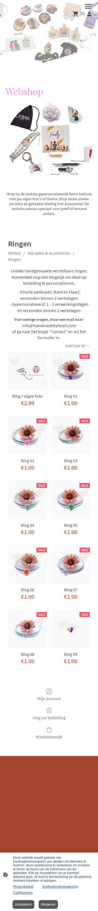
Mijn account (49, 698)
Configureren (23, 893)
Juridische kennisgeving (60, 887)
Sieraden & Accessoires (49, 253)
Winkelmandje (49, 737)
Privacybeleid (23, 887)
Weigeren (48, 904)
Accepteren (23, 904)
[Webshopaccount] (89, 14)
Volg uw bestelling (49, 717)
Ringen (14, 259)
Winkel (14, 253)
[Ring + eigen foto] (27, 370)
